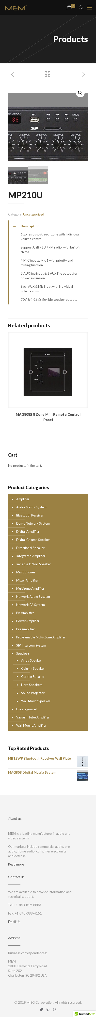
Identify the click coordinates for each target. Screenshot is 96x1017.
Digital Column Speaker (33, 540)
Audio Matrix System (31, 507)
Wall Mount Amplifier (31, 725)
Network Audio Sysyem (33, 597)
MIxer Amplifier (27, 580)
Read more (16, 864)
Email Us (14, 922)
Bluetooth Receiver (30, 515)
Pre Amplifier (25, 629)
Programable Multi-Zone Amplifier (40, 637)
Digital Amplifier (27, 532)
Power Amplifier (27, 621)
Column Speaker (33, 668)
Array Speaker (31, 660)
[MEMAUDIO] (16, 7)
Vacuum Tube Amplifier (32, 717)
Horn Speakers (31, 685)
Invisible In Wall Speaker (33, 564)
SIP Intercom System (31, 645)
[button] (80, 92)
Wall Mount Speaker (35, 701)
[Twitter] (41, 1009)
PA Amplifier (25, 613)
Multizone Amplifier (30, 588)
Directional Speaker (30, 548)
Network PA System (30, 605)
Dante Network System (33, 523)
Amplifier (22, 499)
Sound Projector (33, 693)
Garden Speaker (33, 677)
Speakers (23, 653)
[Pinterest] (48, 1009)
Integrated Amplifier (30, 556)
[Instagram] (54, 1009)
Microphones (25, 572)
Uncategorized (33, 214)
